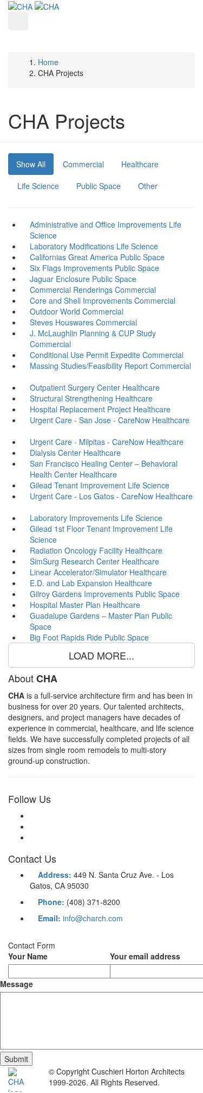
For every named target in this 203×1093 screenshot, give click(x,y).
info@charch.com (93, 918)
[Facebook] (33, 815)
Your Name (28, 956)
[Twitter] (33, 826)
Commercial (83, 164)
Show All (30, 164)
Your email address (145, 956)
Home (48, 61)
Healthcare (140, 164)
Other (148, 185)
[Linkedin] (33, 837)
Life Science (38, 185)
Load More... (101, 655)
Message (16, 983)
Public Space (98, 185)
